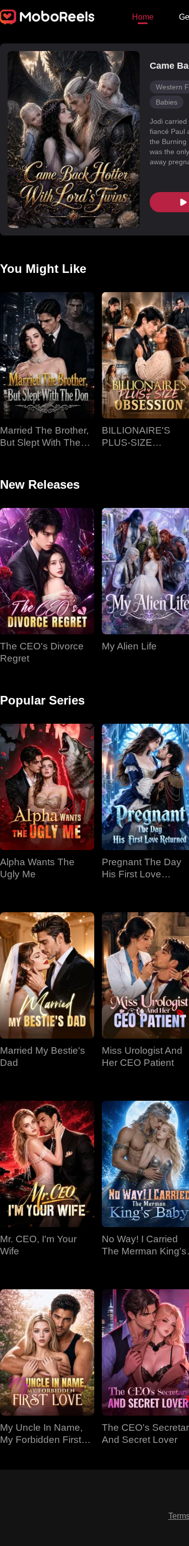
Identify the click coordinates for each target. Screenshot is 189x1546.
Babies (166, 102)
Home (143, 17)
